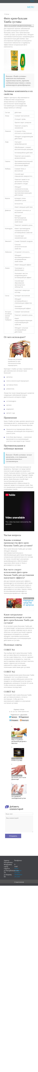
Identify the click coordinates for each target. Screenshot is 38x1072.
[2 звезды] (12, 711)
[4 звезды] (15, 711)
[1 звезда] (10, 711)
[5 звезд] (17, 711)
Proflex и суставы (16, 760)
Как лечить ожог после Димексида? (18, 778)
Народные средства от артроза (28, 602)
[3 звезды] (13, 711)
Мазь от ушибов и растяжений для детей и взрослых (18, 741)
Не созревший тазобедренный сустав (18, 797)
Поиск (32, 1)
